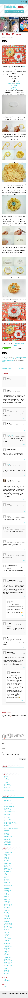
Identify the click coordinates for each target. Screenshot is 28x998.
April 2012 (6, 935)
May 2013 (6, 915)
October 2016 (7, 851)
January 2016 (7, 865)
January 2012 (7, 940)
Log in (5, 986)
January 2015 (7, 884)
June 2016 (6, 857)
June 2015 (6, 876)
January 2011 (7, 959)
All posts (6, 979)
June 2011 (6, 951)
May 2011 (6, 953)
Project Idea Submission (9, 785)
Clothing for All (7, 809)
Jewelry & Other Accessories (8, 358)
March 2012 (7, 937)
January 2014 (7, 902)
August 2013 (7, 910)
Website (3, 748)
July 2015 (6, 874)
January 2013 (7, 921)
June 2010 (6, 970)
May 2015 (6, 877)
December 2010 (8, 960)
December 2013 (8, 904)
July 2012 (6, 931)
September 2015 (8, 871)
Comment (4, 720)
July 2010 (6, 968)
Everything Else (7, 814)
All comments (7, 980)
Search (5, 766)
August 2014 (7, 891)
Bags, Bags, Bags (8, 803)
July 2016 (6, 855)
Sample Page (7, 787)
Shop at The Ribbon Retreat (14, 11)
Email (3, 743)
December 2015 (8, 866)
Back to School (7, 802)
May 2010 (6, 971)
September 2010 (8, 965)
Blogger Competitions (9, 806)
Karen (8, 464)
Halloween (6, 825)
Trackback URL (5, 361)
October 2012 (7, 926)
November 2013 (8, 905)
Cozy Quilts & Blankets (9, 811)
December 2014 (8, 885)
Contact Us (6, 779)
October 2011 (7, 945)
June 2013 (6, 913)
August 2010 (7, 967)
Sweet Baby (7, 838)
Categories (6, 778)
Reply (24, 385)
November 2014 (8, 887)
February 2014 (7, 901)
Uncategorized (7, 841)
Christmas (6, 808)
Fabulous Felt (7, 816)
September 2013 (8, 909)
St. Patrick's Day (8, 836)
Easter (5, 813)
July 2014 (6, 893)
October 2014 (7, 888)
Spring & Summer (8, 834)
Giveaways (6, 782)
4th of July (6, 798)
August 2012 (7, 929)
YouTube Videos (7, 844)
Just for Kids (6, 830)
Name (3, 738)
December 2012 (8, 923)
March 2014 (7, 899)
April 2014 (6, 898)
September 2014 (8, 890)
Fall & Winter (7, 817)
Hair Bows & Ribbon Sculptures (11, 823)
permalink (4, 360)
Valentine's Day (7, 842)
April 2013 (6, 916)
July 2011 (6, 949)
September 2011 (8, 946)
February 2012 (7, 938)
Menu (23, 2)
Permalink (22, 379)
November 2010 (8, 962)
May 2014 (6, 896)
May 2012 (6, 934)
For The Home (7, 819)
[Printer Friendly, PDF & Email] (7, 350)
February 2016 (7, 863)
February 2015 (7, 882)
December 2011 (8, 942)
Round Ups (6, 833)
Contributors (7, 781)
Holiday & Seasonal (8, 827)
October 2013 (7, 907)
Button (14, 87)
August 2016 (7, 854)
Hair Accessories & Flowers (19, 357)
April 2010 (6, 973)
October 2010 (7, 964)
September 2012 (8, 927)
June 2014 (6, 895)
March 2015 (7, 880)
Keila (8, 554)
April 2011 (6, 954)
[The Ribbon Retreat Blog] (14, 6)
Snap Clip (14, 89)
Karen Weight (10, 435)
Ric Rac (18, 82)
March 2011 (7, 956)
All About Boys (7, 800)
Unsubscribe (7, 792)
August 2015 (7, 873)
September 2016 (8, 852)
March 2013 (7, 918)
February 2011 (7, 957)
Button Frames (22, 368)
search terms (7, 789)
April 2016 (6, 860)
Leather (6, 831)
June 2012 (6, 932)
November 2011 (8, 943)
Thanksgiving (7, 839)
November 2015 (8, 868)
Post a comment (10, 360)
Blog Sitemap (4, 994)
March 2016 (7, 862)
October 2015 (7, 869)
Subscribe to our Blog (9, 790)
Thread (17, 84)
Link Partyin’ (7, 784)
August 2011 (7, 948)
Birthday (6, 805)
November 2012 (8, 924)
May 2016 (6, 858)
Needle (10, 84)
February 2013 (7, 920)
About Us (6, 776)
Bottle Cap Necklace (7, 368)
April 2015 (6, 879)
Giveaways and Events (9, 820)
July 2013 (6, 912)
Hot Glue (14, 85)
